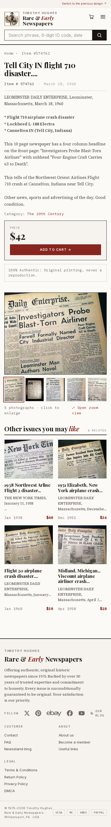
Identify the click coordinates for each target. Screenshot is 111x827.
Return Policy (15, 777)
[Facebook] (70, 713)
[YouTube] (81, 713)
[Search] (99, 35)
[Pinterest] (38, 713)
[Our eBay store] (54, 713)
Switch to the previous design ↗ (84, 3)
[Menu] (103, 16)
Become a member (75, 742)
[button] (55, 333)
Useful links (68, 749)
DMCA (9, 791)
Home (9, 53)
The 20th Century (45, 214)
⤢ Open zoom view (85, 410)
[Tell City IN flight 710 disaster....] (13, 389)
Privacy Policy (16, 784)
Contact (11, 735)
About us (66, 735)
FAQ (7, 742)
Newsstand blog (18, 749)
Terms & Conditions (20, 770)
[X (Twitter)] (27, 713)
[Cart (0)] (91, 17)
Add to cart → (55, 250)
